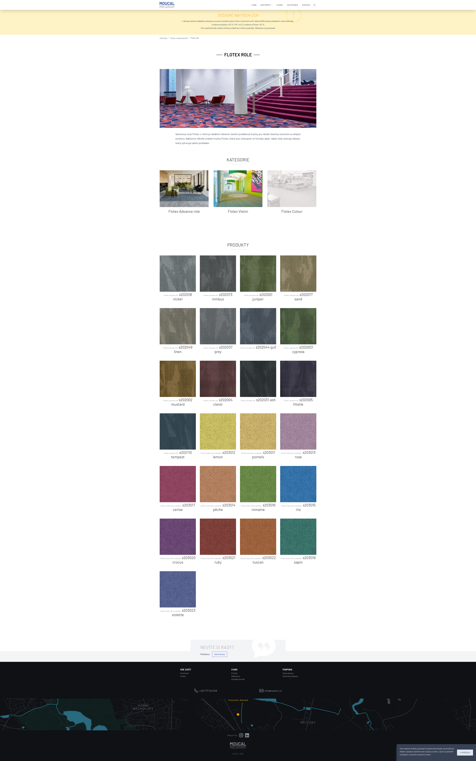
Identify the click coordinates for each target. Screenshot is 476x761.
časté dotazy (219, 654)
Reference (235, 676)
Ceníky (183, 676)
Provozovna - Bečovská (238, 700)
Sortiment (163, 38)
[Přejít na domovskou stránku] (167, 5)
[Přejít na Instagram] (241, 735)
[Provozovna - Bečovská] (238, 714)
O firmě (234, 673)
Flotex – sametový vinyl (179, 38)
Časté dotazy (288, 673)
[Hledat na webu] (314, 5)
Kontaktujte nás (238, 679)
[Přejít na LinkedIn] (247, 735)
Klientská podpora (290, 676)
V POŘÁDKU (465, 752)
